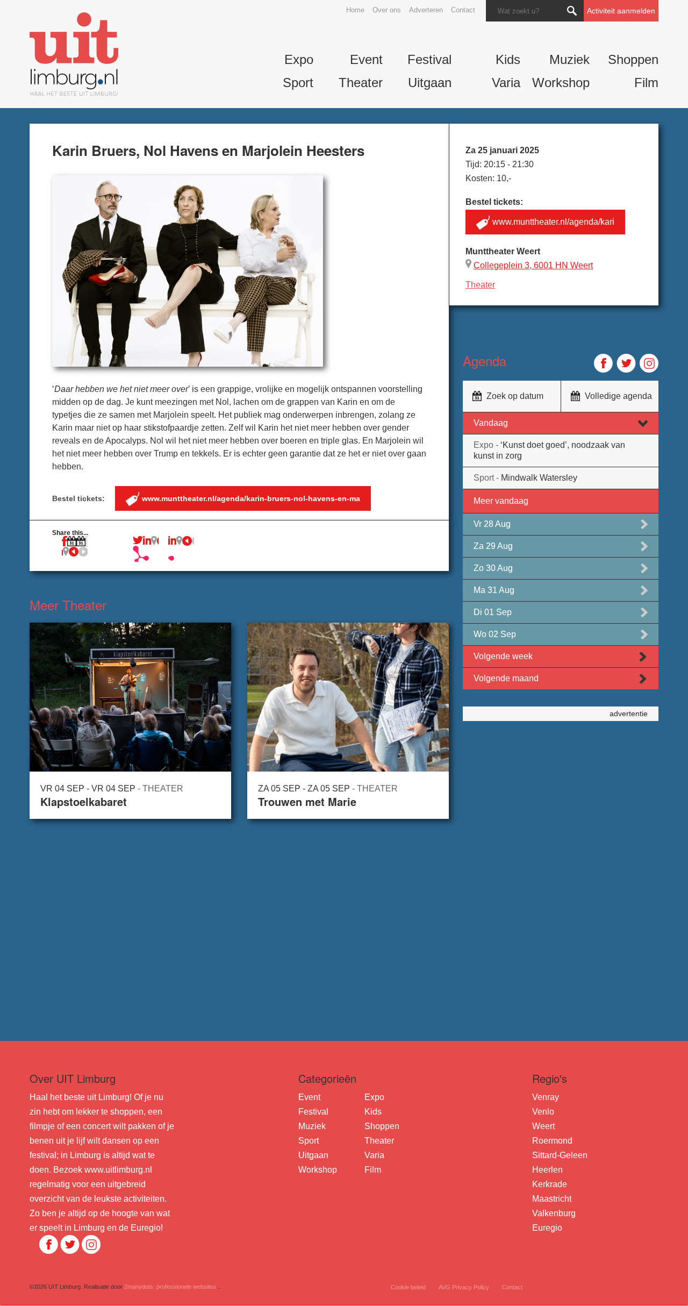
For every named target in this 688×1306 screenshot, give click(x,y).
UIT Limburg (74, 54)
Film (646, 82)
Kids (508, 59)
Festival (429, 59)
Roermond (552, 1140)
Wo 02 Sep (495, 634)
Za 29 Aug (493, 546)
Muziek (569, 59)
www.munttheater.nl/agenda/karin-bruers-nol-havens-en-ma (251, 498)
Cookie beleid (408, 1287)
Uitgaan (430, 82)
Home (355, 10)
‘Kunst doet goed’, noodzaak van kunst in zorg (549, 450)
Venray (545, 1097)
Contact (463, 10)
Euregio (547, 1227)
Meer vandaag (501, 500)
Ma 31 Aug (494, 590)
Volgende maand (506, 678)
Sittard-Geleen (559, 1155)
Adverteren (426, 10)
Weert (543, 1126)
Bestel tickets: (206, 498)
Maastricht (551, 1198)
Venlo (543, 1111)
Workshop (561, 82)
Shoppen (633, 59)
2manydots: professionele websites (170, 1286)
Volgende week (503, 656)
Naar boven (47, 1295)
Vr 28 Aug (492, 524)
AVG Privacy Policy (464, 1287)
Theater (361, 82)
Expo (298, 59)
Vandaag (491, 422)
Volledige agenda (618, 396)
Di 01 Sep (493, 612)
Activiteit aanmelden (621, 10)
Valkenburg (554, 1213)
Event (366, 59)
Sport (298, 82)
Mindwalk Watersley (525, 477)
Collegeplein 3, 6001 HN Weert (533, 265)
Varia (506, 82)
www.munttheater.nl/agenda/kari (553, 221)
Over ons (386, 10)
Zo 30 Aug (493, 568)
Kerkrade (549, 1184)
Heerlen (547, 1169)
